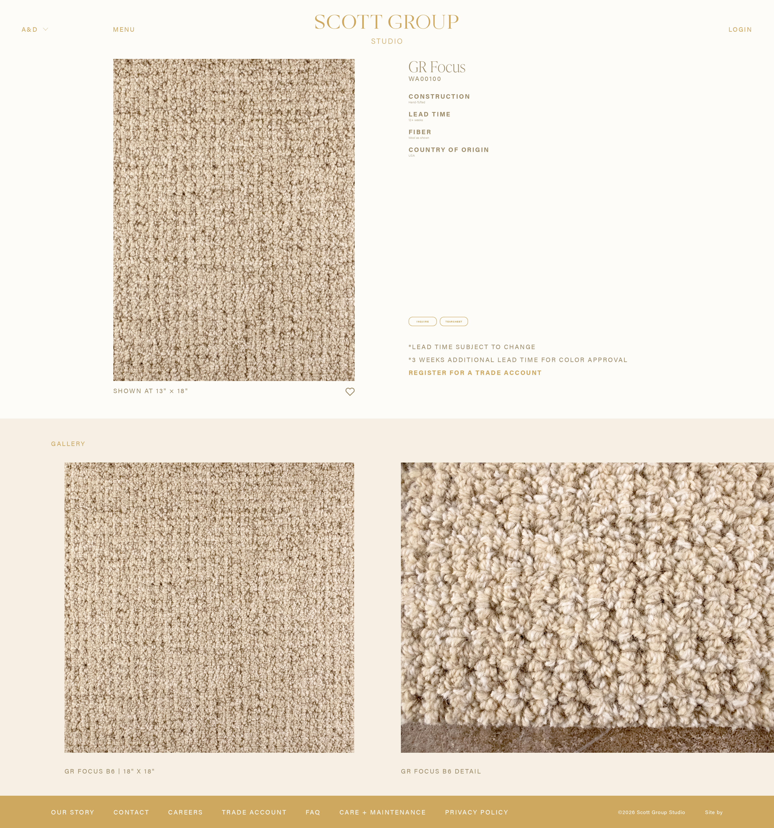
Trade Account (254, 812)
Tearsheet (453, 321)
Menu (124, 29)
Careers (185, 812)
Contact (131, 812)
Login (740, 29)
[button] (350, 392)
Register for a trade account (475, 372)
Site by (714, 812)
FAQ (313, 812)
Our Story (73, 812)
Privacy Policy (477, 812)
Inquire (422, 321)
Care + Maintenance (382, 812)
